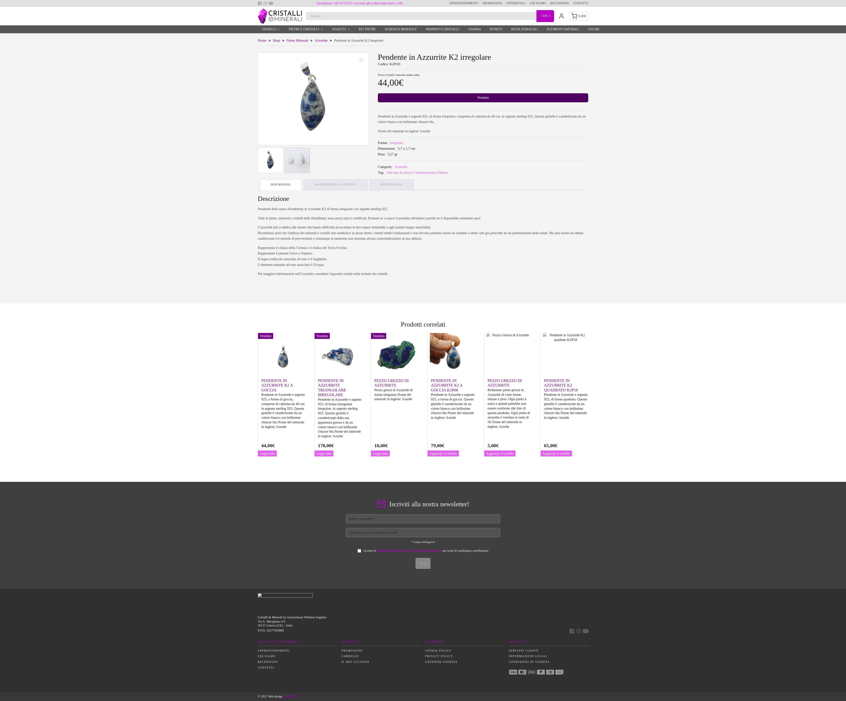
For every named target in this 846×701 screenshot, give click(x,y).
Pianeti (496, 29)
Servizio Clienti (524, 650)
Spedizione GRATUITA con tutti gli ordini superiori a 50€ (359, 3)
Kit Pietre (367, 29)
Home (262, 40)
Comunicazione (424, 172)
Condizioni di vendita (529, 662)
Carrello (350, 656)
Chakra (474, 29)
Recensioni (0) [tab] (391, 184)
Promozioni (492, 3)
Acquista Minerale (401, 29)
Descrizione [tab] (281, 184)
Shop (276, 40)
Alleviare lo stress (398, 172)
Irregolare (396, 143)
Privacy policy (439, 656)
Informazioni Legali (528, 656)
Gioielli (269, 29)
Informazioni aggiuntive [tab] (335, 184)
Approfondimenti (463, 3)
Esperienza (515, 3)
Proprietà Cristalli (442, 29)
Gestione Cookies (441, 662)
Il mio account (355, 662)
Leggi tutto (267, 453)
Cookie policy (438, 650)
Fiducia (443, 172)
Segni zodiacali (524, 29)
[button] (361, 60)
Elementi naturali (563, 29)
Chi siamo (538, 3)
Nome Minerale (297, 40)
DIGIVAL (291, 696)
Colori (593, 29)
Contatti (580, 3)
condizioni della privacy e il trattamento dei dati (409, 550)
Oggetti (339, 29)
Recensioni (559, 3)
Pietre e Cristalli (304, 29)
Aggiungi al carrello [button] (443, 453)
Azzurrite (321, 40)
